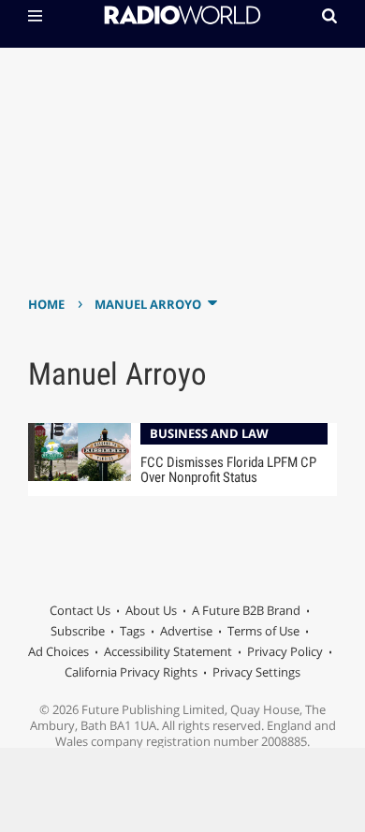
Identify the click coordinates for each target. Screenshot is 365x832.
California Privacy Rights (131, 672)
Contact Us (80, 610)
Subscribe (78, 630)
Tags (132, 630)
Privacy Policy (285, 651)
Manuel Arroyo (148, 304)
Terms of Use (263, 630)
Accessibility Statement (168, 651)
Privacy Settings (256, 672)
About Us (151, 610)
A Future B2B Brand (246, 610)
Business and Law (209, 433)
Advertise (186, 630)
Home (46, 304)
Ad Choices (58, 651)
